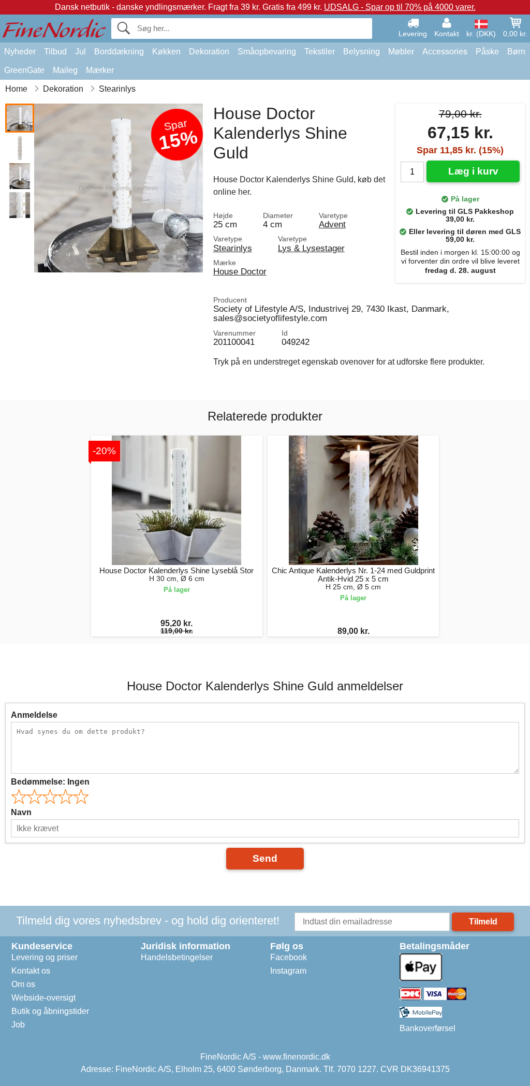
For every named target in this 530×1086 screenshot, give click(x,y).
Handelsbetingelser (177, 957)
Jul (80, 51)
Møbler (401, 51)
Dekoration (209, 51)
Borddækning (119, 51)
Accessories (444, 51)
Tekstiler (319, 51)
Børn (516, 51)
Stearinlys (232, 248)
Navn (21, 812)
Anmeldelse (34, 715)
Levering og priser (44, 957)
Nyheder (20, 51)
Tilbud (55, 51)
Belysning (361, 51)
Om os (23, 984)
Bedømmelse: (50, 781)
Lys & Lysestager (311, 248)
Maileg (65, 70)
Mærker (100, 70)
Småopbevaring (267, 51)
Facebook (288, 957)
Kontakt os (30, 970)
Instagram (288, 970)
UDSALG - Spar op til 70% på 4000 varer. (400, 7)
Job (18, 1024)
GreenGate (24, 70)
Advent (332, 224)
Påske (487, 51)
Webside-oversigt (43, 997)
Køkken (166, 51)
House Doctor (240, 271)
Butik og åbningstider (50, 1011)
